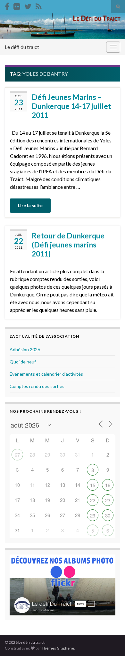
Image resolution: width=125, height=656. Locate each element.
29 (92, 515)
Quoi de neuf (23, 361)
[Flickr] (16, 5)
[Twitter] (27, 5)
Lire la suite (30, 205)
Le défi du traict (22, 47)
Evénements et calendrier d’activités (46, 374)
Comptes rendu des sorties (37, 386)
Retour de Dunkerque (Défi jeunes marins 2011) (68, 244)
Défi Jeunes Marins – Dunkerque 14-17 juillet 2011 (71, 106)
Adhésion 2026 (25, 349)
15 (92, 485)
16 (107, 485)
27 (17, 454)
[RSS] (39, 5)
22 (92, 500)
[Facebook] (7, 5)
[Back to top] (111, 641)
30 (107, 515)
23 (107, 500)
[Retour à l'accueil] (62, 26)
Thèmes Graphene (58, 648)
